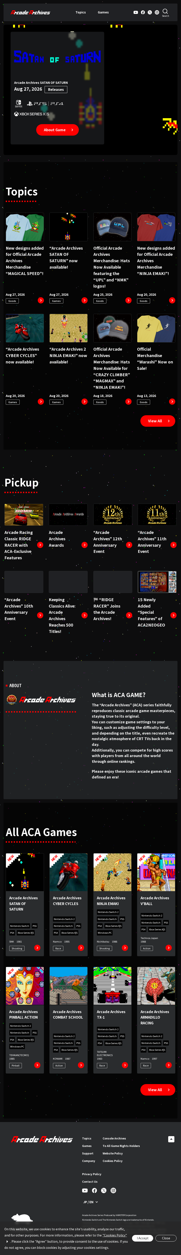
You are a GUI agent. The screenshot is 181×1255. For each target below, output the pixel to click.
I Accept (143, 1238)
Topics (80, 12)
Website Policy (113, 1153)
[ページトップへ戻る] (171, 1139)
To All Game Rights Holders (121, 1146)
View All (155, 420)
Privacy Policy (91, 1174)
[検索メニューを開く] (165, 12)
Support (87, 1153)
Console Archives (114, 1138)
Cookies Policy (113, 1161)
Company (88, 1161)
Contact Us (90, 1181)
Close (166, 1238)
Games (103, 12)
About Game (55, 129)
